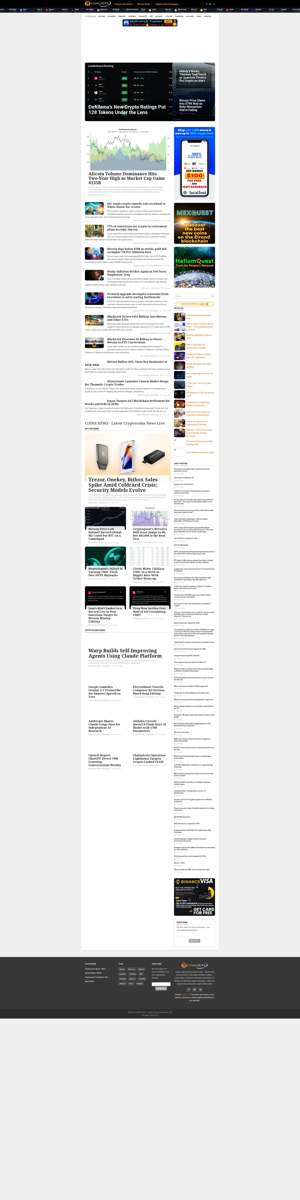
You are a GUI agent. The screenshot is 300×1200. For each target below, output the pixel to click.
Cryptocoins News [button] (123, 4)
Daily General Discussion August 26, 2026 (190, 649)
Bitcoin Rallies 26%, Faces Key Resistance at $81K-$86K (126, 363)
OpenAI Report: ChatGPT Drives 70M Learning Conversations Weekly (104, 760)
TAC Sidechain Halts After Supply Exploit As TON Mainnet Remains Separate (192, 725)
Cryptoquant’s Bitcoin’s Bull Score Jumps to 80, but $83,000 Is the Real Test (150, 534)
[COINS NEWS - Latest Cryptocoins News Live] (98, 4)
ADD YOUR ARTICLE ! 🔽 (194, 304)
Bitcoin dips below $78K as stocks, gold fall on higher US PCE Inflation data (137, 250)
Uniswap (158, 16)
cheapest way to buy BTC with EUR (186, 656)
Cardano (132, 16)
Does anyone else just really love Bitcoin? (190, 662)
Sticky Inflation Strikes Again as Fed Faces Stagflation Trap (136, 273)
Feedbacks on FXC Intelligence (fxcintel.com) (191, 693)
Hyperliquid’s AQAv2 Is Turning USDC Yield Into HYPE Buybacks (105, 572)
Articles (179, 308)
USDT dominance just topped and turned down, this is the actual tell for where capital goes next (194, 553)
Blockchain (155, 375)
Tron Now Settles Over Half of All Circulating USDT (149, 611)
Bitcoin (102, 16)
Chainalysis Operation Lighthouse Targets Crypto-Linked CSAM (149, 758)
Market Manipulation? (182, 817)
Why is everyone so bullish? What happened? (191, 686)
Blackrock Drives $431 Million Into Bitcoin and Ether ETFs (136, 318)
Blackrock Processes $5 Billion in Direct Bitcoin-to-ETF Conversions (134, 340)
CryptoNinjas (154, 414)
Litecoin (168, 16)
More (89, 981)
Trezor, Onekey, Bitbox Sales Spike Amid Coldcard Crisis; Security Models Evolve (123, 484)
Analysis (207, 16)
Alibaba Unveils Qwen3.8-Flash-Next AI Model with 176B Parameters (149, 726)
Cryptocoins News (139, 220)
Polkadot (143, 16)
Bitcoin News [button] (143, 4)
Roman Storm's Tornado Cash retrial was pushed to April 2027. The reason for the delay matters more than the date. (193, 502)
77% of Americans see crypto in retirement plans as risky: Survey (137, 227)
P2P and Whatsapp (181, 545)
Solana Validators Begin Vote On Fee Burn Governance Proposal (190, 840)
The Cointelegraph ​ (153, 220)
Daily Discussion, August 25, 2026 (187, 824)
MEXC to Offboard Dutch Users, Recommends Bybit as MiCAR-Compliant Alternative (193, 670)
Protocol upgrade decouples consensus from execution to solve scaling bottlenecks (138, 295)
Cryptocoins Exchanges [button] (166, 4)
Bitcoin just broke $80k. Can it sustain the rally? (192, 870)
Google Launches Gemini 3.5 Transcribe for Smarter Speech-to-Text (104, 692)
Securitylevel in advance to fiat (185, 538)
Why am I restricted (181, 732)
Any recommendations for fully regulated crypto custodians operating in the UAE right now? (192, 579)
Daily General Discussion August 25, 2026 (190, 856)
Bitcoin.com (92, 195)
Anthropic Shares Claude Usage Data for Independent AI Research (104, 726)
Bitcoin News (145, 288)
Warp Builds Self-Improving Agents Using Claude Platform (125, 653)
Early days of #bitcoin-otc (184, 478)
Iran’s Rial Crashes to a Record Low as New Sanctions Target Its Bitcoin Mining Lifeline (105, 614)
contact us (186, 994)
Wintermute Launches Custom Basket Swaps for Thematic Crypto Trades (126, 382)
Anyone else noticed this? (184, 484)
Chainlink (179, 16)
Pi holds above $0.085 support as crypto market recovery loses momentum (192, 596)
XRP (151, 16)
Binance (122, 16)
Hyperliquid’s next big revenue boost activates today (194, 642)
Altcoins (190, 16)
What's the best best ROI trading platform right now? (193, 700)
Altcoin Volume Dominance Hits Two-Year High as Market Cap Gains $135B (126, 178)
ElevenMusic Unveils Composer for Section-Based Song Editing (149, 690)
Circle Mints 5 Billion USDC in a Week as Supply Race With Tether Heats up (148, 573)
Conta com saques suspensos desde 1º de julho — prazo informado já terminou (193, 587)
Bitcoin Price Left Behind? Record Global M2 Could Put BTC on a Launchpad (104, 534)
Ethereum (112, 16)
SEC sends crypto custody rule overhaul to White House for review (136, 205)
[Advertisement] (150, 45)
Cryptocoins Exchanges (96, 977)
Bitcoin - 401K (179, 863)
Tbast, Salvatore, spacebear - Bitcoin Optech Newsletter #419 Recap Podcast (191, 520)
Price (199, 16)
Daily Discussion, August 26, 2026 (187, 623)
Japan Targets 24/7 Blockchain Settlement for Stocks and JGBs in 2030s (127, 402)
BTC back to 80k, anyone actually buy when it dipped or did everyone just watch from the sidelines (193, 561)
